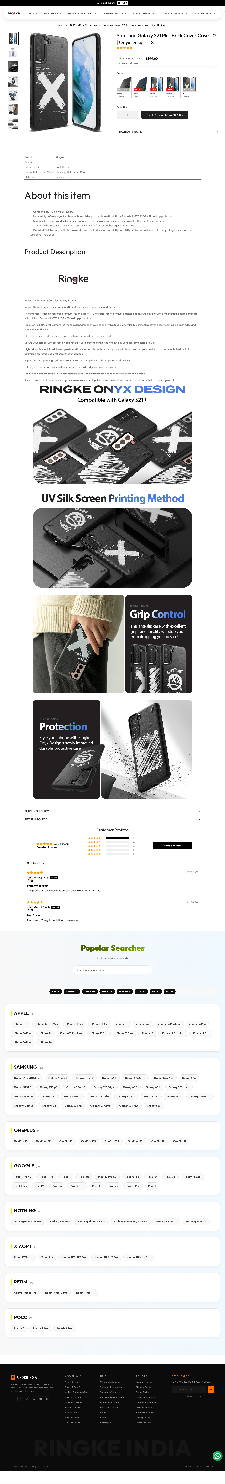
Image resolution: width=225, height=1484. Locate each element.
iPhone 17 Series (72, 1407)
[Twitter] (33, 1398)
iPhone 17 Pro (75, 1024)
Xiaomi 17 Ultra (23, 1257)
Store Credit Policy (145, 1397)
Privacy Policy (143, 1417)
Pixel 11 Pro (46, 1176)
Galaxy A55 (151, 1096)
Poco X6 (19, 1328)
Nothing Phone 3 (60, 1221)
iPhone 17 (122, 1024)
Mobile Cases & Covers (81, 13)
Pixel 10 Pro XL (107, 1176)
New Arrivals (51, 13)
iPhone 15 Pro (99, 1033)
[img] (35, 872)
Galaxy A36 (130, 1087)
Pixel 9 (40, 1186)
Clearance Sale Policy (147, 1402)
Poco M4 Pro (64, 1328)
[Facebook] (13, 1398)
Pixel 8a (57, 1186)
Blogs (103, 1412)
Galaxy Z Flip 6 (127, 1096)
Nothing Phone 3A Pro (91, 1221)
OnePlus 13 (65, 1141)
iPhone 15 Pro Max (71, 1033)
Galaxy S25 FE (22, 1087)
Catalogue (105, 1422)
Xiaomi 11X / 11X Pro (138, 1257)
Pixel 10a (84, 1176)
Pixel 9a (170, 1176)
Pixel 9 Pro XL (192, 1176)
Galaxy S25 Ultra (179, 1087)
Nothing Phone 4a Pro (27, 1221)
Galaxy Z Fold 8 (57, 1078)
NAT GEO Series (204, 13)
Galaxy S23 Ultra (100, 1105)
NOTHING (124, 991)
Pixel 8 (96, 1186)
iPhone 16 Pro (197, 1024)
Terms (199, 1466)
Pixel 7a (113, 1186)
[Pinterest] (26, 1398)
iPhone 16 (46, 1033)
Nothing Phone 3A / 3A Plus (130, 1221)
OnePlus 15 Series (73, 1402)
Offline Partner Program (112, 1397)
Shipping (210, 1466)
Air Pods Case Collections (83, 25)
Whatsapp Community (111, 1382)
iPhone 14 (46, 1042)
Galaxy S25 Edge (104, 1087)
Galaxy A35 (174, 1096)
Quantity (122, 107)
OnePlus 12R (135, 1141)
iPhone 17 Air (99, 1024)
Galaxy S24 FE (72, 1096)
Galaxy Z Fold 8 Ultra (27, 1078)
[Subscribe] (211, 1389)
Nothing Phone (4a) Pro (76, 1392)
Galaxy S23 (154, 1105)
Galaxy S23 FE (73, 1105)
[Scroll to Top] (218, 1466)
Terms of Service (144, 1422)
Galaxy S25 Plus (23, 1096)
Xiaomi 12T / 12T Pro (74, 1257)
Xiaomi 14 (47, 1257)
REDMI (155, 991)
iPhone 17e (20, 1024)
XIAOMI (141, 991)
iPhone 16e (143, 1024)
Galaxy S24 (49, 1105)
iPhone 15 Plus (124, 1033)
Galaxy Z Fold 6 (99, 1096)
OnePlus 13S (88, 1141)
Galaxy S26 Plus (163, 1078)
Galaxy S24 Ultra (200, 1096)
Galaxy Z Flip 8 (84, 1078)
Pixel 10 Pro (132, 1176)
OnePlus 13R (111, 1141)
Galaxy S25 (49, 1096)
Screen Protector (113, 13)
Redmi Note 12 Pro (56, 1292)
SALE (31, 13)
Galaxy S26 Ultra (135, 1078)
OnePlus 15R (43, 1141)
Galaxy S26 (189, 1078)
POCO (169, 991)
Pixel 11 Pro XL (22, 1176)
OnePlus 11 (179, 1141)
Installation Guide (109, 1407)
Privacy (189, 1466)
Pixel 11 (66, 1176)
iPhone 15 (147, 1033)
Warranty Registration (111, 1387)
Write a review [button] (172, 845)
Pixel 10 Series (72, 1412)
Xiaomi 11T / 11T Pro (106, 1257)
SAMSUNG (72, 991)
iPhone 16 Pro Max (169, 1024)
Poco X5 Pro (40, 1328)
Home (60, 25)
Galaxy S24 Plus (23, 1105)
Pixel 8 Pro (76, 1186)
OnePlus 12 (157, 1141)
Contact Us (105, 1417)
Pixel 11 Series (71, 1382)
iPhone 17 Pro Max (47, 1024)
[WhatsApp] (47, 1398)
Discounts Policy (144, 1407)
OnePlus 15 (20, 1141)
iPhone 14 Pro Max (173, 1033)
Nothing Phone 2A (166, 1221)
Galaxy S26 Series (74, 1397)
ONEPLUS (89, 991)
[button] (124, 48)
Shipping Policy (143, 1387)
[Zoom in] (101, 39)
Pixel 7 (152, 1186)
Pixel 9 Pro (20, 1186)
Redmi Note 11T (85, 1292)
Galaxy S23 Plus (128, 1105)
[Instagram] (20, 1398)
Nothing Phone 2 (196, 1221)
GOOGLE (107, 991)
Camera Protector (143, 13)
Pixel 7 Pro (133, 1186)
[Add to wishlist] (214, 35)
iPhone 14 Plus (22, 1042)
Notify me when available (165, 114)
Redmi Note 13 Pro (25, 1292)
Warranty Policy (144, 1382)
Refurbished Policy (145, 1412)
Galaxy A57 (109, 1078)
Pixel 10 (152, 1176)
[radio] (124, 87)
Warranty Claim (108, 1392)
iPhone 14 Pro (201, 1033)
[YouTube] (40, 1398)
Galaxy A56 (153, 1087)
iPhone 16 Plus (22, 1033)
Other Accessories (174, 13)
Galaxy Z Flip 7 (49, 1087)
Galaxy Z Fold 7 (75, 1087)
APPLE (55, 991)
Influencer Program (109, 1402)
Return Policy (142, 1392)
